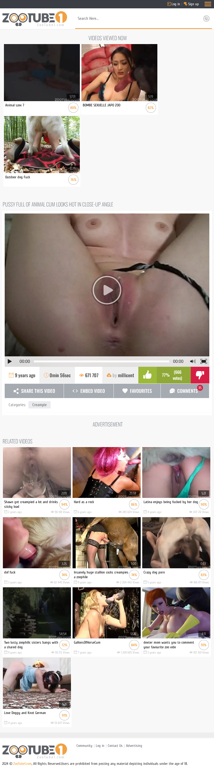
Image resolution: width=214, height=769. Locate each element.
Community (84, 745)
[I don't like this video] (200, 375)
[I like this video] (147, 375)
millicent (126, 375)
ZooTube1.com (22, 763)
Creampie (39, 404)
